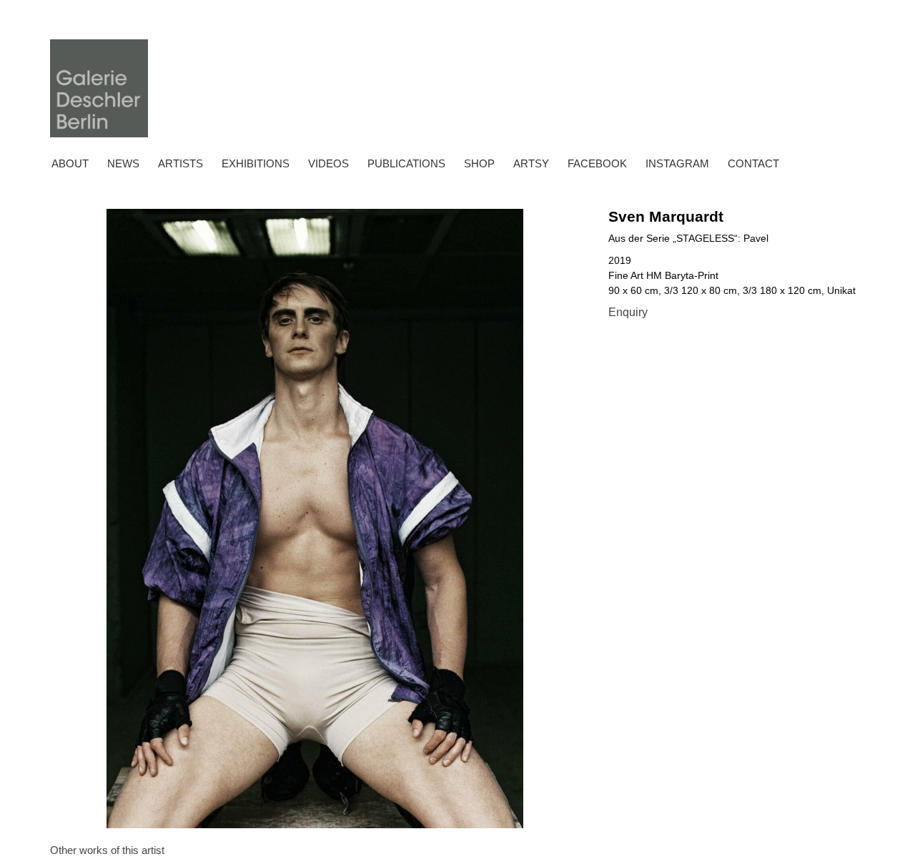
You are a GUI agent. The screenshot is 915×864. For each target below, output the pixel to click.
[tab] (107, 851)
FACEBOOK (597, 163)
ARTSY (531, 163)
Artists (180, 163)
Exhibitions (256, 163)
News (123, 163)
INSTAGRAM (677, 163)
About (70, 163)
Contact (753, 163)
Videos (328, 163)
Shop (479, 163)
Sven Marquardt (665, 216)
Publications (406, 163)
